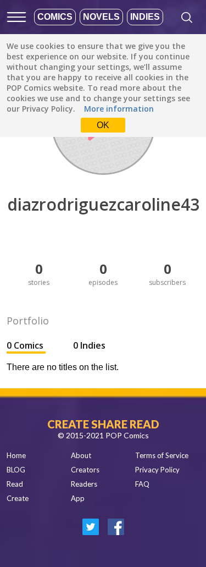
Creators (85, 469)
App (78, 498)
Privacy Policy (157, 469)
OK (103, 125)
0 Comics (26, 345)
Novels (101, 16)
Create (18, 498)
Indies (145, 16)
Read (15, 484)
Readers (84, 484)
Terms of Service (161, 455)
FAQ (142, 484)
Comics (55, 16)
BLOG (16, 469)
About (81, 455)
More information (119, 108)
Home (16, 455)
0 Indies (89, 345)
